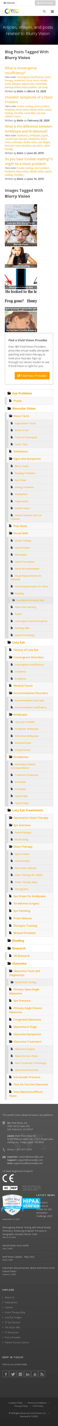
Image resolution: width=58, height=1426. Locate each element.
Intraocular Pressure (27, 1077)
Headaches (21, 494)
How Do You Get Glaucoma (31, 1084)
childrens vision (13, 116)
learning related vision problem (21, 87)
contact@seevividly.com (31, 1156)
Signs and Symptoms (27, 458)
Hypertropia (22, 803)
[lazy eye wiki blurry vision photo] (21, 214)
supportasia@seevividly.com (28, 1163)
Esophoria (20, 678)
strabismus (22, 135)
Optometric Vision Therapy (31, 818)
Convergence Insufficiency (29, 664)
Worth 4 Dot (22, 430)
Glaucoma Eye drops (26, 1055)
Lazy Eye (18, 642)
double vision (37, 109)
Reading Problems (25, 473)
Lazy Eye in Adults (25, 721)
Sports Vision (22, 854)
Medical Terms (23, 685)
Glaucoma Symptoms (27, 1034)
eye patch (38, 145)
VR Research (22, 956)
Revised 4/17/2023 (29, 1416)
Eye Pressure (22, 1000)
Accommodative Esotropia (29, 700)
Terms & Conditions (37, 1402)
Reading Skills (22, 628)
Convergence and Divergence (31, 621)
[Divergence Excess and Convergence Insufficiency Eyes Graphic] (21, 278)
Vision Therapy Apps (26, 882)
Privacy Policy (21, 1406)
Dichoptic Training (25, 925)
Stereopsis (21, 554)
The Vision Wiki (12, 1327)
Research (18, 948)
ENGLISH (11, 3)
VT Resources (12, 1332)
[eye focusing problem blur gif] (21, 300)
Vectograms (21, 889)
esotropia (17, 142)
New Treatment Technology (30, 1063)
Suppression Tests (25, 423)
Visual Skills (21, 533)
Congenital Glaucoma (27, 1019)
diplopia (16, 83)
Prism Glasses (23, 918)
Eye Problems (22, 393)
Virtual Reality (22, 860)
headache (10, 109)
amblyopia (35, 135)
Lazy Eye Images (13, 1317)
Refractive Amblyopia (26, 735)
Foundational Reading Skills (30, 600)
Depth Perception (25, 561)
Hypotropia (21, 795)
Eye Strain (20, 480)
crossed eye (11, 138)
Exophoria (20, 671)
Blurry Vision (22, 466)
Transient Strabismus (27, 774)
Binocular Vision (23, 408)
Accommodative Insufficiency (31, 707)
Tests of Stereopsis (26, 437)
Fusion (18, 613)
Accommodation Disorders (31, 693)
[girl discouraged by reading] (21, 257)
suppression (27, 83)
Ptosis (18, 401)
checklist (18, 113)
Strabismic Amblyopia (26, 728)
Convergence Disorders (29, 657)
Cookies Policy (16, 1402)
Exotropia (20, 781)
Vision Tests (21, 416)
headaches (19, 80)
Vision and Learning (25, 607)
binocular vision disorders (18, 145)
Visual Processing (24, 635)
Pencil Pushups (23, 832)
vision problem (41, 106)
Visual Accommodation (27, 568)
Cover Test (21, 444)
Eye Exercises (22, 825)
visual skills (41, 83)
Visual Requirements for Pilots (31, 586)
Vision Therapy (23, 846)
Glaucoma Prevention (27, 1069)
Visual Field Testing (25, 982)
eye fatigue (44, 142)
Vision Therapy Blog (15, 1312)
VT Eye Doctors (12, 1322)
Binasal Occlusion (25, 933)
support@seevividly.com (30, 1159)
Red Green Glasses (25, 868)
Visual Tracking (23, 540)
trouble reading (25, 106)
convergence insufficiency (30, 77)
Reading (19, 593)
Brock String (21, 839)
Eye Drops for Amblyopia (29, 896)
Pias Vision (20, 526)
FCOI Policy (38, 1406)
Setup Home (46, 2)
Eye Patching (22, 911)
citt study (43, 87)
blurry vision (33, 80)
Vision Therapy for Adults (29, 874)
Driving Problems (24, 487)
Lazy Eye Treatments (27, 810)
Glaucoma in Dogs (25, 1027)
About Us (10, 1297)
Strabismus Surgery (26, 903)
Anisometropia (23, 742)
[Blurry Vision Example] (21, 235)
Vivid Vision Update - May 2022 (18, 1256)
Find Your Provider (33, 376)
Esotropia (20, 789)
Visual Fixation (22, 547)
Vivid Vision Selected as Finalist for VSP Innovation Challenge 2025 (44, 1209)
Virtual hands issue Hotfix (15, 1245)
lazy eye (41, 113)
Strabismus (21, 757)
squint (48, 109)
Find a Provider (12, 1337)
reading (9, 113)
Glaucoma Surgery (25, 1049)
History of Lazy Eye (26, 650)
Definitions (21, 451)
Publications (11, 1302)
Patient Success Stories (17, 1342)
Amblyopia (20, 714)
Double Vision (22, 508)
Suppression (22, 501)
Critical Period (22, 749)
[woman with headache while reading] (21, 321)
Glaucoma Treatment (28, 1041)
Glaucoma (19, 963)
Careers (9, 1307)
